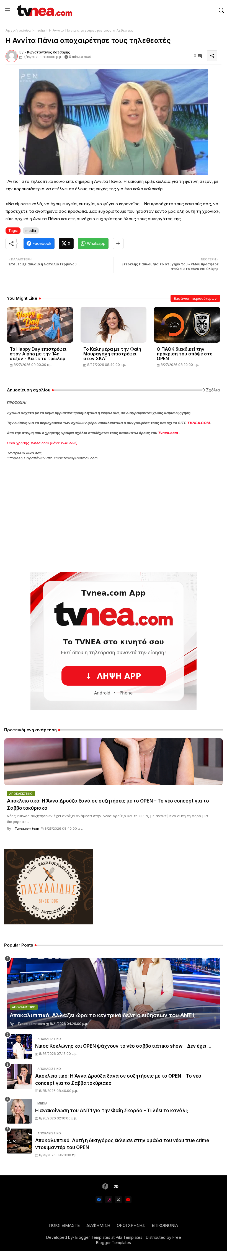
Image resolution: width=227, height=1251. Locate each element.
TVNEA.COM (198, 423)
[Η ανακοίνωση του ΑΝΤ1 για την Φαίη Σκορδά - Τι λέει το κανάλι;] (19, 1111)
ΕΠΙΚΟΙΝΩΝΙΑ (165, 1225)
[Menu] (7, 10)
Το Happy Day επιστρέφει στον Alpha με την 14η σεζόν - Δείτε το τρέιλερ (38, 354)
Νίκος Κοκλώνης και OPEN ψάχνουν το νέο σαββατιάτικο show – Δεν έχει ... (123, 1046)
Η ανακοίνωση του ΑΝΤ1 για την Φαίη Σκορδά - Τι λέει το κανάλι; (112, 1110)
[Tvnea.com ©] (44, 10)
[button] (221, 10)
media (40, 30)
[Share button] (118, 243)
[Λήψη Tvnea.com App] (113, 641)
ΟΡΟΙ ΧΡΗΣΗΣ (131, 1225)
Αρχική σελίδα (18, 30)
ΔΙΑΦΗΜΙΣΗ (98, 1225)
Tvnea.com (168, 432)
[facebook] (99, 1199)
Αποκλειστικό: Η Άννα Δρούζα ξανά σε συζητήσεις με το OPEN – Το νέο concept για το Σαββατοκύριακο (108, 804)
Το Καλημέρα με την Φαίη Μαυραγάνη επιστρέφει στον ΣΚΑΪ (112, 354)
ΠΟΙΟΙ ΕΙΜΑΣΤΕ (64, 1225)
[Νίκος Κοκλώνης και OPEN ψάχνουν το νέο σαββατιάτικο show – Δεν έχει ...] (19, 1046)
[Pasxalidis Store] (48, 923)
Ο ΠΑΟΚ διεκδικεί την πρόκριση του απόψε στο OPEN (185, 354)
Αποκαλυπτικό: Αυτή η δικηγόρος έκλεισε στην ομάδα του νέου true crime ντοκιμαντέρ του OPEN (122, 1144)
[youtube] (128, 1199)
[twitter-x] (118, 1199)
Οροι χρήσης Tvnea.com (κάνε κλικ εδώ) (42, 443)
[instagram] (108, 1199)
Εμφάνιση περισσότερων (195, 298)
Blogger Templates (92, 1237)
